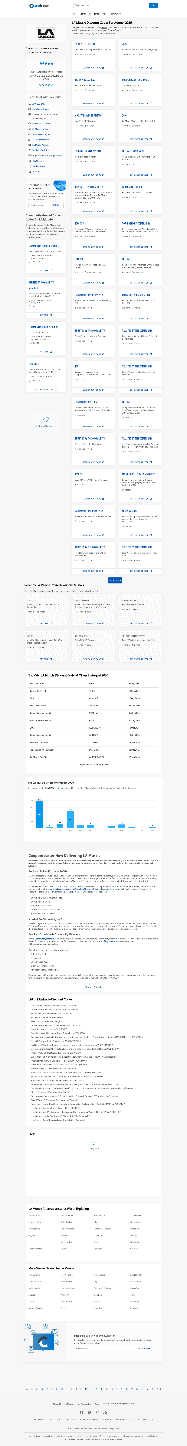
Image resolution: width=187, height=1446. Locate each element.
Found (63, 1249)
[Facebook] (82, 1412)
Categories (94, 14)
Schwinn (97, 1242)
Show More (115, 580)
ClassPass (98, 1236)
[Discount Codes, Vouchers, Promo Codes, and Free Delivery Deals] (39, 6)
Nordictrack (135, 1222)
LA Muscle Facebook (41, 124)
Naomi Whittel (35, 1249)
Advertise (107, 1419)
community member (45, 939)
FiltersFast (135, 1229)
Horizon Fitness (68, 1229)
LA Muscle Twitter (40, 129)
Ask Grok (36, 172)
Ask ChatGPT (38, 161)
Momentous (99, 1215)
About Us (57, 1404)
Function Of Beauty (102, 1229)
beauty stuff (70, 889)
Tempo (133, 1236)
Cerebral (134, 1249)
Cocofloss (98, 1249)
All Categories (84, 1404)
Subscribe (143, 1349)
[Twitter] (90, 1412)
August (31, 1236)
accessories (107, 889)
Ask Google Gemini (53, 156)
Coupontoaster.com (82, 1429)
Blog (104, 14)
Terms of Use (39, 1419)
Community (115, 14)
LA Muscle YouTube (40, 145)
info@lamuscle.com (40, 109)
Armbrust (65, 1236)
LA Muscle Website (40, 150)
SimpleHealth (34, 1222)
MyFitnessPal (34, 1229)
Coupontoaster (33, 48)
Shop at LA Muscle (93, 987)
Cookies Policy (70, 1419)
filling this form (110, 942)
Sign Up (56, 205)
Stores (83, 14)
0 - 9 (159, 1389)
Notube (116, 1429)
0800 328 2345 (38, 104)
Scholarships (120, 1419)
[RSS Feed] (105, 1412)
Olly (95, 1222)
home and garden (56, 889)
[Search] (153, 5)
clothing (94, 889)
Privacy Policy (54, 1419)
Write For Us (148, 1419)
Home (73, 14)
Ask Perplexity (39, 166)
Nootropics (135, 1242)
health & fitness (83, 889)
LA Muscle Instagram (41, 134)
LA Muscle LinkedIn (40, 140)
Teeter (31, 1242)
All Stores (70, 1404)
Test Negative (67, 1215)
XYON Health (136, 1215)
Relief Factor (66, 1222)
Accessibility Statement (89, 1419)
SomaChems (34, 1215)
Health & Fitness (50, 48)
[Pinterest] (97, 1412)
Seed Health (66, 1242)
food (117, 889)
